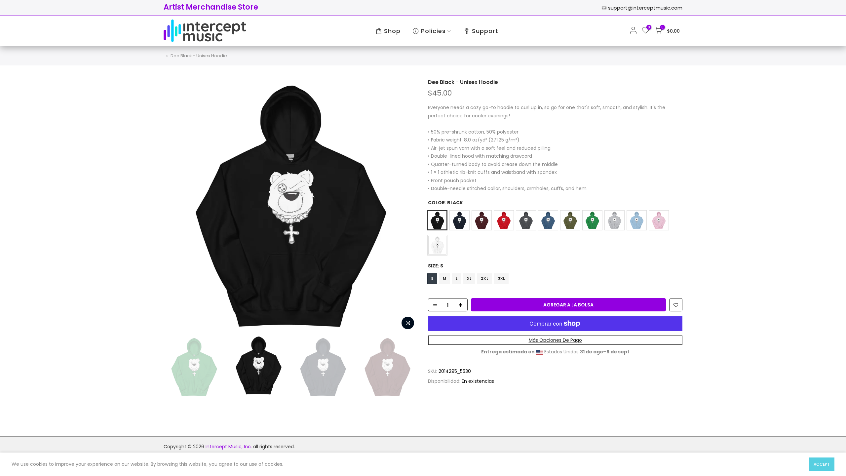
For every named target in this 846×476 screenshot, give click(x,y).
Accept (822, 464)
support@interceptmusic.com (645, 7)
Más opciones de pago (555, 340)
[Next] (406, 206)
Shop (392, 31)
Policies (433, 31)
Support (485, 31)
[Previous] (175, 206)
